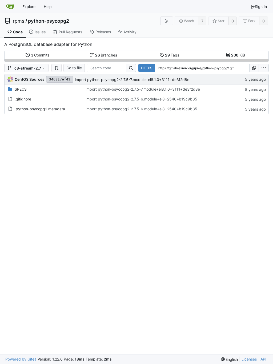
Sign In (261, 6)
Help (48, 6)
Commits (40, 55)
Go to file (74, 68)
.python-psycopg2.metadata (40, 109)
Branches (106, 55)
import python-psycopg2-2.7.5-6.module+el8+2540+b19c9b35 (141, 99)
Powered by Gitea (21, 359)
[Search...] (131, 68)
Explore (28, 6)
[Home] (10, 6)
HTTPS (146, 68)
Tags (172, 55)
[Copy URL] (254, 68)
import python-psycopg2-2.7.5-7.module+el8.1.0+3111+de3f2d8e (132, 79)
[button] (56, 68)
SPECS (21, 89)
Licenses (249, 359)
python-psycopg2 (48, 21)
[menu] (264, 68)
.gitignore (23, 99)
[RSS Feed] (166, 21)
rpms (18, 21)
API (263, 359)
